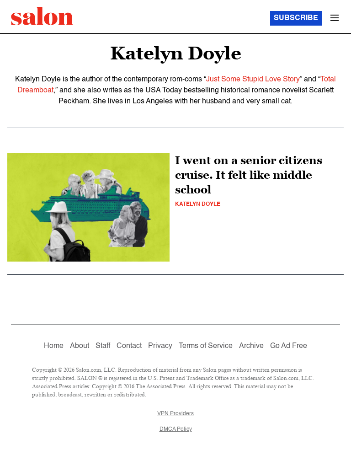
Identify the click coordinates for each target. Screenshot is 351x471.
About (79, 346)
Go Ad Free (288, 346)
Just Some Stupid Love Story (253, 79)
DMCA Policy (176, 429)
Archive (251, 346)
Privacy (160, 346)
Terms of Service (206, 346)
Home (54, 346)
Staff (103, 346)
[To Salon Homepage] (42, 16)
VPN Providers (175, 414)
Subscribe (296, 18)
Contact (129, 346)
